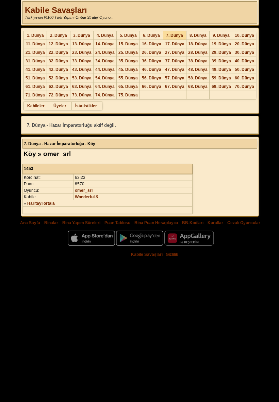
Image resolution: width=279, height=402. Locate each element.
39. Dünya (221, 61)
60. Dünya (244, 78)
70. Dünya (244, 86)
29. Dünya (221, 52)
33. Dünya (82, 61)
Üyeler (59, 106)
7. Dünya (174, 35)
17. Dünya (174, 44)
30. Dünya (244, 52)
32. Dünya (58, 61)
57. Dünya (174, 78)
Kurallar (215, 222)
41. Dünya (35, 69)
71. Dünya (35, 95)
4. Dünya (105, 35)
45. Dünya (128, 69)
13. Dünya (82, 44)
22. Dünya (58, 52)
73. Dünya (82, 95)
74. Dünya (105, 95)
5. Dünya (128, 35)
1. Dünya (35, 35)
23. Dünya (82, 52)
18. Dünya (198, 44)
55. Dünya (128, 78)
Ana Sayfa (30, 222)
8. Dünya (198, 35)
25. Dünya (128, 52)
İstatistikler (86, 106)
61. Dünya (35, 86)
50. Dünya (244, 69)
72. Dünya (58, 95)
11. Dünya (35, 44)
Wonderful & (87, 197)
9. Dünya (221, 35)
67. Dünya (174, 86)
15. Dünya (128, 44)
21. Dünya (35, 52)
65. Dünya (128, 86)
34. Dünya (105, 61)
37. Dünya (174, 61)
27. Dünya (174, 52)
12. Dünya (58, 44)
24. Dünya (105, 52)
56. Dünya (151, 78)
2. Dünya (58, 35)
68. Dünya (198, 86)
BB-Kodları (192, 222)
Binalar (51, 222)
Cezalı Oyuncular (243, 222)
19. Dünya (221, 44)
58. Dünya (198, 78)
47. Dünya (174, 69)
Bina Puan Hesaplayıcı (156, 222)
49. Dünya (221, 69)
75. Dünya (128, 95)
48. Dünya (198, 69)
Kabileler (36, 106)
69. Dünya (221, 86)
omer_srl (84, 190)
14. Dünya (105, 44)
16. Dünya (151, 44)
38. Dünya (198, 61)
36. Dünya (151, 61)
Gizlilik (172, 254)
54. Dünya (105, 78)
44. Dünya (105, 69)
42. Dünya (58, 69)
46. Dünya (151, 69)
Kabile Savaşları (56, 10)
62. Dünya (58, 86)
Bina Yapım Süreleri (81, 222)
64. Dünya (105, 86)
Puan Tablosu (117, 222)
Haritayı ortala (41, 203)
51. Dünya (35, 78)
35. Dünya (128, 61)
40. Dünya (244, 61)
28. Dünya (198, 52)
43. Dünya (82, 69)
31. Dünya (35, 61)
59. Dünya (221, 78)
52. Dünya (58, 78)
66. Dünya (151, 86)
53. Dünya (82, 78)
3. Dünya (81, 35)
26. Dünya (151, 52)
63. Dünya (82, 86)
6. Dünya (151, 35)
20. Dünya (244, 44)
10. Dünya (244, 35)
